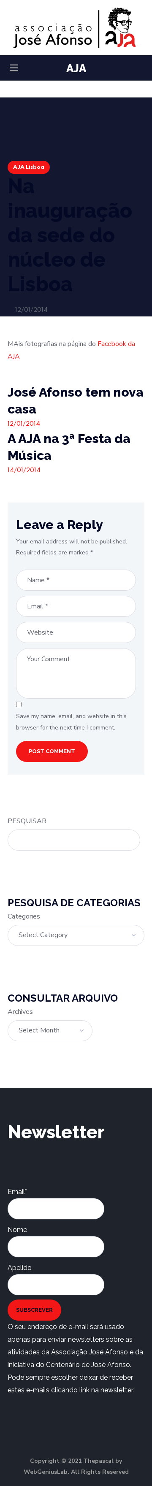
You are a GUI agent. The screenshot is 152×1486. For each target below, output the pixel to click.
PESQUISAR (27, 821)
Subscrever (34, 1310)
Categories (24, 916)
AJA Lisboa (28, 167)
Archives (20, 1011)
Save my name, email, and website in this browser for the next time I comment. (71, 721)
